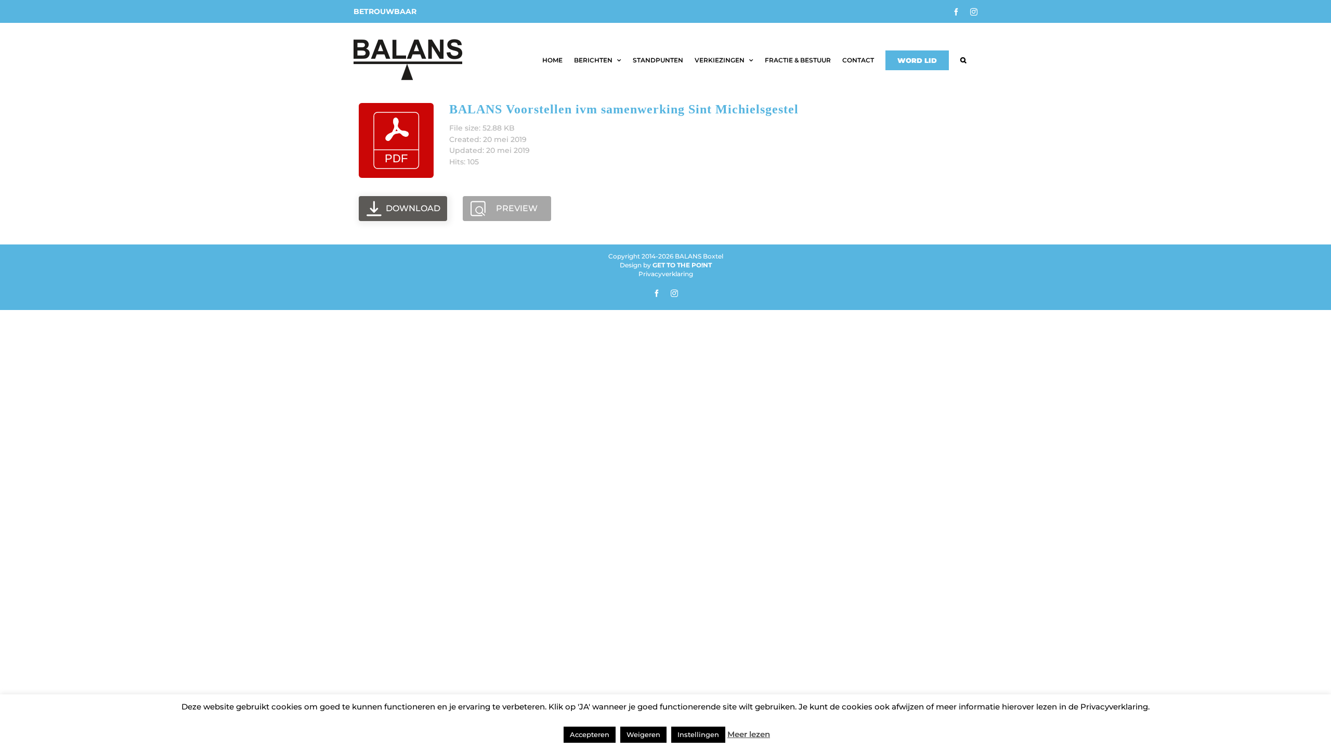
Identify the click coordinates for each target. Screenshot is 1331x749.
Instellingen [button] (698, 734)
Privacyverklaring (665, 274)
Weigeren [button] (643, 734)
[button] (963, 60)
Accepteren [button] (589, 734)
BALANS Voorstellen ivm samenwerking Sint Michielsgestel (624, 109)
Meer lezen (748, 734)
